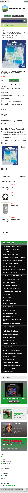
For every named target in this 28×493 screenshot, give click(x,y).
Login (8, 15)
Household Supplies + (10, 313)
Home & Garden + (9, 307)
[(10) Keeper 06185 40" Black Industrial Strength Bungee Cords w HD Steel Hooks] (5, 187)
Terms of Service (7, 461)
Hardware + (7, 300)
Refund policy (6, 463)
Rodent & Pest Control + (12, 350)
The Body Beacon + (9, 368)
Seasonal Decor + (9, 356)
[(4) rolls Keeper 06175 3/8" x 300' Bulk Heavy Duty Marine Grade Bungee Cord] (5, 208)
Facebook (5, 473)
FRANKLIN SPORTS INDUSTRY (12, 88)
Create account (18, 15)
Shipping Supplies (9, 359)
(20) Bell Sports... (15, 195)
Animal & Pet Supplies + (11, 254)
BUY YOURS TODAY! (14, 401)
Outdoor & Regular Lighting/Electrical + (10, 330)
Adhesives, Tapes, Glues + (12, 246)
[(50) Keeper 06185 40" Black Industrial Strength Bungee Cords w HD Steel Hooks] (5, 219)
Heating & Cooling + (10, 304)
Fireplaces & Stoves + (11, 288)
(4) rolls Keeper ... (15, 205)
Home (3, 30)
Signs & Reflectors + (10, 362)
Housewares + (8, 316)
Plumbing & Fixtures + (10, 344)
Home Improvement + (10, 310)
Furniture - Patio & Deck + (12, 291)
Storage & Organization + (12, 365)
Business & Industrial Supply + (14, 269)
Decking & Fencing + (10, 285)
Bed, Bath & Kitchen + (10, 263)
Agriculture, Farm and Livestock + (11, 250)
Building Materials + (10, 266)
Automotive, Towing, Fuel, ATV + (14, 257)
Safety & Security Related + (13, 353)
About (4, 459)
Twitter (4, 471)
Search (4, 456)
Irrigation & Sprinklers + (12, 324)
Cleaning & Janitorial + (11, 273)
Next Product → (23, 176)
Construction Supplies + (12, 279)
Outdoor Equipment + (10, 334)
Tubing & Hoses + (9, 371)
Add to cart (14, 80)
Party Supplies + (9, 340)
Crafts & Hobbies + (9, 282)
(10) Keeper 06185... (15, 187)
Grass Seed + (7, 294)
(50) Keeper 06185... (15, 219)
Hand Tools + (7, 297)
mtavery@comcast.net (10, 485)
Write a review (14, 234)
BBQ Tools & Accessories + (12, 260)
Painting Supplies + (9, 337)
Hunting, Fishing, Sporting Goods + (14, 32)
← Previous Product (5, 176)
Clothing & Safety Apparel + (13, 276)
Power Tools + (8, 347)
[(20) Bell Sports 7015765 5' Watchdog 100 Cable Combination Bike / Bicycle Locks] (5, 196)
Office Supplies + (9, 327)
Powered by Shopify (22, 489)
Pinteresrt (5, 475)
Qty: (2, 80)
